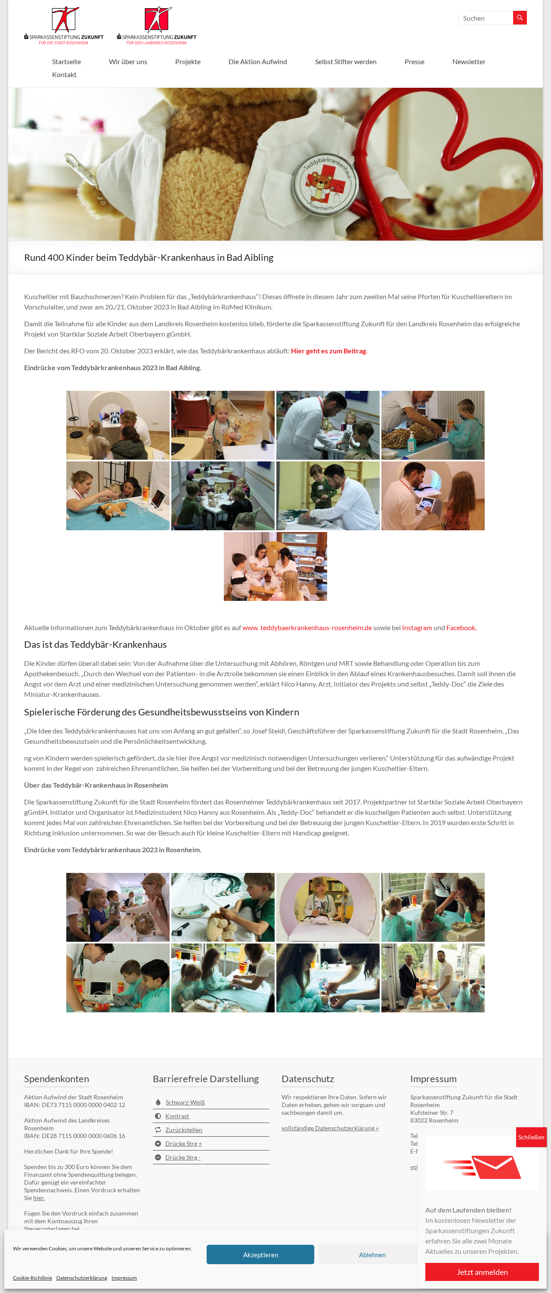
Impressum (124, 1277)
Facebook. (461, 627)
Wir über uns (128, 61)
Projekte (188, 61)
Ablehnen (372, 1255)
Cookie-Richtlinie (32, 1277)
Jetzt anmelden (482, 1272)
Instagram (417, 627)
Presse (414, 61)
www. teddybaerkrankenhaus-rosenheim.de (307, 627)
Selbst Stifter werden (346, 61)
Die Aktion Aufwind (258, 61)
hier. (39, 1197)
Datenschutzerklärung (81, 1277)
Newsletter (469, 61)
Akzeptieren (260, 1255)
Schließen (531, 1137)
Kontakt (64, 74)
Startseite (66, 61)
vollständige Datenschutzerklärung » (330, 1128)
